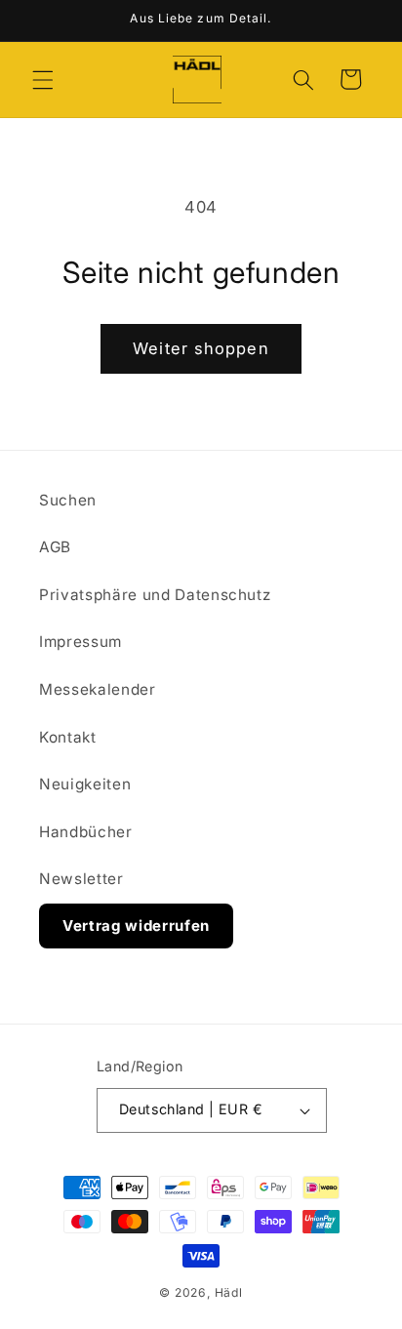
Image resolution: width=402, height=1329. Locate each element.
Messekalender (97, 689)
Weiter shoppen (200, 348)
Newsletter (81, 878)
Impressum (80, 641)
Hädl (229, 1292)
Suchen (68, 500)
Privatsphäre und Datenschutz (154, 594)
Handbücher (86, 832)
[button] (43, 79)
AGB (55, 547)
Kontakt (68, 737)
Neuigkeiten (85, 784)
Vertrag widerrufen (136, 925)
